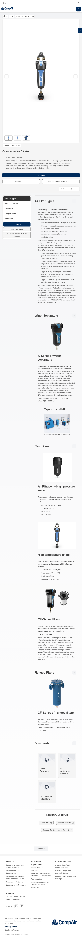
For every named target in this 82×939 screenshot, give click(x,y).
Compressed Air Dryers (14, 882)
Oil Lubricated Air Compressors (12, 872)
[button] (57, 201)
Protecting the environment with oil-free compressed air (41, 874)
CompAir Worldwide (13, 900)
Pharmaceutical (36, 879)
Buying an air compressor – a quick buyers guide (16, 866)
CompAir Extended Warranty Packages (65, 877)
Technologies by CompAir (15, 896)
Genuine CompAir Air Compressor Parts (62, 866)
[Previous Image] (6, 76)
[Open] (78, 9)
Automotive (35, 888)
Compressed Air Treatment (16, 885)
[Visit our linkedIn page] (16, 906)
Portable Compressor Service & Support (63, 872)
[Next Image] (76, 76)
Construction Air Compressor (36, 869)
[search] (78, 3)
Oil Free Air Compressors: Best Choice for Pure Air (15, 877)
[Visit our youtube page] (22, 906)
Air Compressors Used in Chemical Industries (39, 883)
